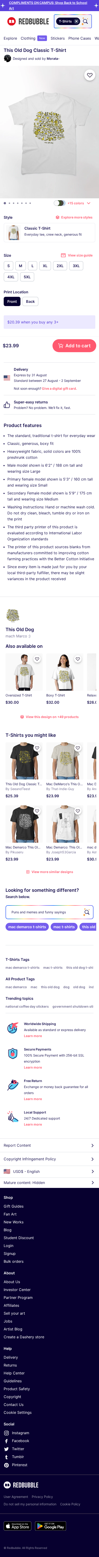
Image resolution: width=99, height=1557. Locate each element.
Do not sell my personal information (30, 1504)
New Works (13, 1222)
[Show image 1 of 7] (5, 203)
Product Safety (17, 1388)
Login (8, 1245)
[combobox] (72, 21)
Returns (10, 1365)
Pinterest (19, 1464)
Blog (8, 1230)
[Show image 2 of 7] (9, 203)
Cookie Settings (18, 1412)
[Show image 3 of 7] (13, 203)
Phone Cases (79, 38)
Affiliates (11, 1305)
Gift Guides (13, 1206)
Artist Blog (13, 1329)
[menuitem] (10, 38)
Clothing (33, 38)
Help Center (14, 1373)
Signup (10, 1253)
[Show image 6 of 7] (26, 203)
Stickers (58, 38)
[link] (27, 927)
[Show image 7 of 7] (30, 203)
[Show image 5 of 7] (22, 203)
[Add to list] (89, 75)
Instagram (20, 1432)
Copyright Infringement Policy (30, 1159)
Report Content (17, 1145)
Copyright (12, 1396)
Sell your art (14, 1313)
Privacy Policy (42, 1497)
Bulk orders (13, 1261)
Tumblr (18, 1456)
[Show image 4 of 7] (17, 203)
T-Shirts (13, 959)
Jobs (8, 1321)
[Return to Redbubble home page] (28, 21)
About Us (12, 1281)
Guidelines (13, 1381)
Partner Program (18, 1297)
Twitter (18, 1448)
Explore (10, 38)
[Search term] (85, 21)
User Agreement (16, 1497)
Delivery (11, 1357)
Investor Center (17, 1289)
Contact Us (13, 1404)
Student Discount (19, 1237)
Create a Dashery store (24, 1337)
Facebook (20, 1440)
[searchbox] (49, 912)
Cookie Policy (70, 1504)
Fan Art (10, 1214)
